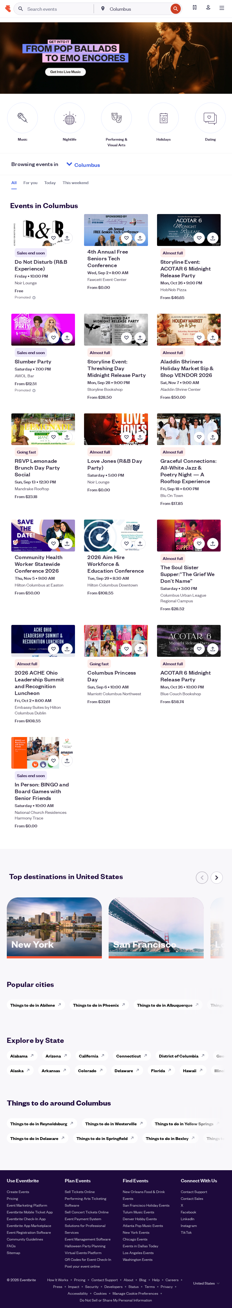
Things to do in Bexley (167, 1138)
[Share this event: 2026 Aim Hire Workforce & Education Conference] (140, 543)
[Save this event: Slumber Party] (53, 337)
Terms (150, 1286)
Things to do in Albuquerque (164, 1005)
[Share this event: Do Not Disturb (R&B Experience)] (67, 238)
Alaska (16, 1070)
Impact (73, 1286)
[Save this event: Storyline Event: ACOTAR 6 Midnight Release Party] (199, 238)
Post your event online (82, 1266)
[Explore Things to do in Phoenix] (125, 1004)
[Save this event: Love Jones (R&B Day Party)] (126, 437)
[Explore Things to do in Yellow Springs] (220, 1123)
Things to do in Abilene (32, 1005)
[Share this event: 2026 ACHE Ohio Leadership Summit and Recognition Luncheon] (67, 649)
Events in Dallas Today (140, 1245)
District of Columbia (178, 1056)
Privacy (167, 1286)
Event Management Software (88, 1239)
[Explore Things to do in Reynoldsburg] (73, 1123)
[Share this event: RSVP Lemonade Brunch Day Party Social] (67, 437)
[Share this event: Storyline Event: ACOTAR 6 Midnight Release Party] (212, 238)
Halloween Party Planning (85, 1245)
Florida (158, 1070)
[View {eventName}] (43, 230)
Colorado (87, 1070)
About (128, 1279)
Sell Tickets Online (80, 1191)
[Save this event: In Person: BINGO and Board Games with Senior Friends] (53, 760)
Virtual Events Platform (83, 1252)
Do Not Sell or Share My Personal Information (116, 1300)
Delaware (124, 1070)
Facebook (188, 1212)
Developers (113, 1286)
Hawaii (189, 1070)
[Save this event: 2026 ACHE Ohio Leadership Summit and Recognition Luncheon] (53, 649)
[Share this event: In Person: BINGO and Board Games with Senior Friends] (67, 760)
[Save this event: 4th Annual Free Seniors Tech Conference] (126, 238)
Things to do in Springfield (102, 1138)
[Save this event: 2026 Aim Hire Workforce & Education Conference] (126, 543)
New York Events (136, 1232)
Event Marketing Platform (27, 1205)
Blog (142, 1279)
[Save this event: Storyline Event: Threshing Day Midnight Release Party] (126, 337)
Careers (172, 1279)
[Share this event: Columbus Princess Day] (140, 649)
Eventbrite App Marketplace (29, 1225)
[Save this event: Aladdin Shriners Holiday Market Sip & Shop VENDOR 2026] (199, 337)
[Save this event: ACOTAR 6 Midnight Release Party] (199, 649)
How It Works (57, 1279)
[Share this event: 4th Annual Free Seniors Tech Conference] (140, 238)
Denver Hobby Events (140, 1218)
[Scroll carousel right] (216, 877)
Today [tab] (50, 182)
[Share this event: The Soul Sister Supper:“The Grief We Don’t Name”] (212, 543)
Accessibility (78, 1293)
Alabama (18, 1056)
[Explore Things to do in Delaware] (64, 1138)
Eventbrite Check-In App (26, 1218)
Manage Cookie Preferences (135, 1293)
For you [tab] (30, 182)
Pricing (12, 1198)
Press (57, 1286)
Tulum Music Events (138, 1212)
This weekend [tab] (76, 182)
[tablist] (50, 184)
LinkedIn (187, 1218)
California (88, 1056)
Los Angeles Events (138, 1252)
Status (133, 1286)
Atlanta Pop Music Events (143, 1225)
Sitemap (13, 1252)
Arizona (53, 1056)
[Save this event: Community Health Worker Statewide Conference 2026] (53, 543)
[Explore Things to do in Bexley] (195, 1138)
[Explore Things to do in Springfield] (134, 1138)
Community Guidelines (25, 1239)
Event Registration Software (29, 1232)
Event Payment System (83, 1218)
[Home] (8, 8)
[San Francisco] (156, 954)
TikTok (186, 1232)
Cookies (100, 1293)
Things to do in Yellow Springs (184, 1123)
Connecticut (128, 1056)
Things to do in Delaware (34, 1138)
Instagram (189, 1225)
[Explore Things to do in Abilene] (61, 1004)
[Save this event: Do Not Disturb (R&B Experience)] (53, 238)
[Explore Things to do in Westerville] (143, 1123)
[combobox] (138, 8)
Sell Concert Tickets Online (87, 1212)
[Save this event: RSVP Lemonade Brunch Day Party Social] (53, 437)
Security (91, 1286)
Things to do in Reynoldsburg (38, 1123)
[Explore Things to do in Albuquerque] (199, 1004)
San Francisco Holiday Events (146, 1205)
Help (156, 1279)
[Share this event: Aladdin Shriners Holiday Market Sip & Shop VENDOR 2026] (212, 337)
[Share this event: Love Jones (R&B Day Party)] (140, 437)
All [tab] (14, 182)
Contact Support (194, 1191)
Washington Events (137, 1259)
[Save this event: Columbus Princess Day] (126, 649)
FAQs (11, 1245)
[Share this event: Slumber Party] (67, 337)
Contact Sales (192, 1198)
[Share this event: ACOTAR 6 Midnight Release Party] (212, 649)
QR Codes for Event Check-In (88, 1259)
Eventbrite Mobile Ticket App (30, 1212)
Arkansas (51, 1070)
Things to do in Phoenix (96, 1005)
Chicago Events (135, 1239)
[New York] (54, 954)
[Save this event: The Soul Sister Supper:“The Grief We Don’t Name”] (199, 543)
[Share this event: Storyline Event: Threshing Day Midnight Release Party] (140, 337)
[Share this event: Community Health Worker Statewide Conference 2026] (67, 543)
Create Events (18, 1191)
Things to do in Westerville (111, 1123)
